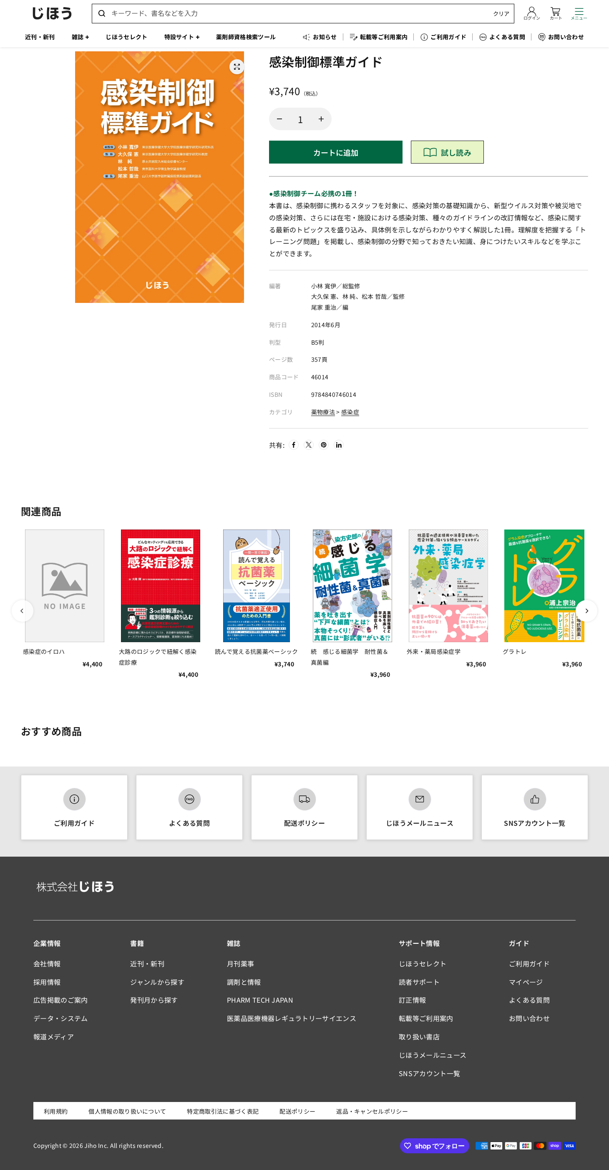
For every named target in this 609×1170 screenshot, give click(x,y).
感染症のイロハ (44, 651)
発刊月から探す (154, 1000)
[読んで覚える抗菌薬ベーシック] (256, 586)
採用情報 (46, 982)
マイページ (526, 982)
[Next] (586, 611)
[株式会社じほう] (52, 13)
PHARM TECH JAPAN (260, 1000)
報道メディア (53, 1036)
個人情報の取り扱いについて (127, 1111)
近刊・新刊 (147, 963)
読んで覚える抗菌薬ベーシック (256, 651)
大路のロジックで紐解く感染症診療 (157, 656)
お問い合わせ (529, 1018)
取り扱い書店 (419, 1036)
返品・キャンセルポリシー (372, 1111)
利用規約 (56, 1111)
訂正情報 (412, 1000)
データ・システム (60, 1018)
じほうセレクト (422, 963)
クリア (501, 14)
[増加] (321, 119)
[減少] (279, 119)
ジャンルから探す (157, 982)
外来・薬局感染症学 (434, 651)
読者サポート (419, 982)
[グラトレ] (544, 586)
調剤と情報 (244, 982)
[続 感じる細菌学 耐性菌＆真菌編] (352, 586)
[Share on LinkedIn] (339, 445)
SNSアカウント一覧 (534, 823)
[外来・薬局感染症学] (448, 586)
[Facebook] (294, 445)
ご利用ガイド (74, 823)
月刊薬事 (240, 963)
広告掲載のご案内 (60, 1000)
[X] (309, 445)
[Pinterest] (324, 445)
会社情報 (46, 963)
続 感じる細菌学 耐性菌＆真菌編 (349, 656)
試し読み (456, 152)
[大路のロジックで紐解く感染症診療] (160, 586)
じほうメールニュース (419, 823)
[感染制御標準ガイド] (237, 67)
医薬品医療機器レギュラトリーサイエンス (291, 1018)
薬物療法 (323, 412)
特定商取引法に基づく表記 (223, 1111)
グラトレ (514, 651)
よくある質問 (189, 823)
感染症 (350, 412)
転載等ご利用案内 (426, 1018)
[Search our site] (101, 13)
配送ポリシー (304, 823)
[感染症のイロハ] (64, 586)
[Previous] (22, 611)
